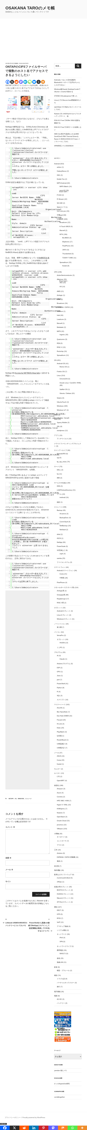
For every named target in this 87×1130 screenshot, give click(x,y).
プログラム (58, 652)
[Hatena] (25, 82)
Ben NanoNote (62, 712)
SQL (58, 695)
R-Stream (60, 199)
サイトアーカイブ (60, 450)
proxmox (60, 825)
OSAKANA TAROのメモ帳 (30, 8)
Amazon (60, 789)
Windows (21, 798)
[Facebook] (8, 82)
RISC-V (59, 347)
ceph (61, 554)
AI (57, 655)
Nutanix (59, 813)
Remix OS (63, 367)
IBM (58, 478)
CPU (55, 272)
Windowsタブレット (64, 619)
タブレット (58, 608)
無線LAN (60, 962)
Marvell (62, 230)
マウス (59, 845)
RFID (59, 918)
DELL (59, 470)
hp (58, 474)
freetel (64, 266)
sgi (58, 458)
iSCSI (59, 538)
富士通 (59, 627)
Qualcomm (61, 339)
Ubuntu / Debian (65, 393)
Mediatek (60, 327)
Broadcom (63, 222)
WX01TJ (63, 953)
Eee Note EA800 (63, 716)
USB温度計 (61, 744)
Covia (62, 574)
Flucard (59, 720)
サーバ (56, 466)
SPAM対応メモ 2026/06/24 (63, 146)
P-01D (59, 195)
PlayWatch (60, 732)
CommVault (64, 522)
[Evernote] (30, 82)
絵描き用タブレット (61, 887)
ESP (58, 668)
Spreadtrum (64, 262)
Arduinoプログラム (63, 663)
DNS (58, 486)
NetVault (63, 529)
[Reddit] (16, 82)
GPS (58, 914)
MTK (61, 234)
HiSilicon (60, 311)
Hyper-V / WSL (62, 805)
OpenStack (61, 817)
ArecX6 (59, 708)
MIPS (59, 331)
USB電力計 (61, 748)
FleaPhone (66, 246)
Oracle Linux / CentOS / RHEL (70, 383)
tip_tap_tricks (61, 462)
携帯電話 (60, 950)
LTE (58, 776)
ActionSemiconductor (64, 275)
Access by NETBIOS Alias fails (27, 373)
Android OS (61, 363)
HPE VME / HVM (63, 801)
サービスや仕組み (60, 483)
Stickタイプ (61, 207)
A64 (61, 282)
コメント (10, 827)
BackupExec (64, 518)
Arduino (59, 853)
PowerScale (61, 546)
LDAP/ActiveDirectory (64, 490)
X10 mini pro (61, 211)
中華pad (60, 215)
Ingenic (62, 334)
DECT (59, 910)
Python (59, 688)
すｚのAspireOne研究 (62, 1084)
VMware (60, 829)
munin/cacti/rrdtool (63, 878)
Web (55, 419)
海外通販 (57, 870)
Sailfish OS (63, 389)
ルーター (57, 773)
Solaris (59, 398)
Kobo (59, 728)
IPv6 (61, 937)
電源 (55, 996)
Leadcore (60, 319)
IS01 (58, 175)
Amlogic (60, 295)
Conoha (60, 797)
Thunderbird (66, 254)
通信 (55, 907)
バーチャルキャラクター (65, 983)
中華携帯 (60, 219)
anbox (59, 167)
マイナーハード (59, 704)
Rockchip (60, 351)
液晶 (58, 861)
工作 (55, 850)
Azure (59, 793)
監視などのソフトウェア (63, 874)
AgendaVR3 (61, 454)
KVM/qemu (61, 809)
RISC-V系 (60, 603)
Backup (59, 510)
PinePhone (61, 582)
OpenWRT (60, 780)
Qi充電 (59, 736)
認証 (58, 502)
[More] (43, 82)
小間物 (56, 834)
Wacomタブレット (63, 898)
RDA (58, 343)
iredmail (62, 497)
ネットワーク (61, 934)
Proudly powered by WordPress (33, 1117)
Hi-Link (59, 724)
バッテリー (61, 1003)
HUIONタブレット (63, 894)
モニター (57, 769)
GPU (58, 672)
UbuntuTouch (61, 402)
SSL (58, 426)
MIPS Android (62, 183)
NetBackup (63, 526)
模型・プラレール (63, 970)
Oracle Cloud (61, 821)
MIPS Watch (64, 186)
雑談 (55, 975)
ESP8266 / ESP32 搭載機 (66, 857)
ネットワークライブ (64, 946)
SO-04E (60, 203)
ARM (58, 299)
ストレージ (28, 798)
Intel (58, 315)
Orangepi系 (61, 595)
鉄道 (55, 967)
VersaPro (60, 635)
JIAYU (64, 250)
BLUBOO (65, 238)
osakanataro (24, 63)
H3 (61, 286)
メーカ (56, 753)
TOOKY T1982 (67, 258)
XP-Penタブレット (63, 902)
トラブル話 (61, 979)
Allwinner (60, 279)
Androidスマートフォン (65, 570)
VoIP (58, 922)
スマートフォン (59, 567)
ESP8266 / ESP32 (63, 307)
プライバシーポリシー (13, 1117)
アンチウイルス (62, 439)
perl (58, 680)
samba (59, 558)
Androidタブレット (63, 611)
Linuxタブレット (63, 615)
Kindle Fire (61, 179)
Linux (59, 375)
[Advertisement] (43, 45)
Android (57, 164)
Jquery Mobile (62, 422)
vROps (59, 882)
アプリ (56, 435)
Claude (62, 659)
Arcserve (63, 514)
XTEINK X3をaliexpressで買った (65, 96)
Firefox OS (61, 371)
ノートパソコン (59, 624)
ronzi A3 (62, 190)
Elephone (65, 242)
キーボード (61, 837)
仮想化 (56, 785)
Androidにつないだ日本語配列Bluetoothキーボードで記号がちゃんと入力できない (67, 82)
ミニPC (59, 647)
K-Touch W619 (65, 226)
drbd (58, 534)
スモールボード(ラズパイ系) (64, 587)
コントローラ (61, 841)
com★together (59, 1097)
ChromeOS (64, 379)
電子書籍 (57, 991)
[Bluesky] (34, 82)
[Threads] (39, 82)
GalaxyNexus (61, 171)
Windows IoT (61, 410)
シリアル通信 (61, 930)
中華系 (62, 578)
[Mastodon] (21, 82)
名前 (8, 858)
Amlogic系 (60, 591)
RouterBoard (61, 740)
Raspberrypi (61, 599)
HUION (62, 643)
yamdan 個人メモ (60, 1070)
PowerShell (61, 683)
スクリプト (61, 700)
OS (16, 798)
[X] (12, 82)
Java (58, 675)
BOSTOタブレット (63, 890)
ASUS (59, 756)
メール (9, 870)
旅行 (58, 987)
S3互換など (61, 550)
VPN (61, 941)
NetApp (11, 798)
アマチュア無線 (62, 926)
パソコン (57, 632)
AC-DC (59, 999)
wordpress (60, 430)
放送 (58, 958)
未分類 (56, 866)
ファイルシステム (63, 562)
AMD (58, 291)
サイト (8, 881)
